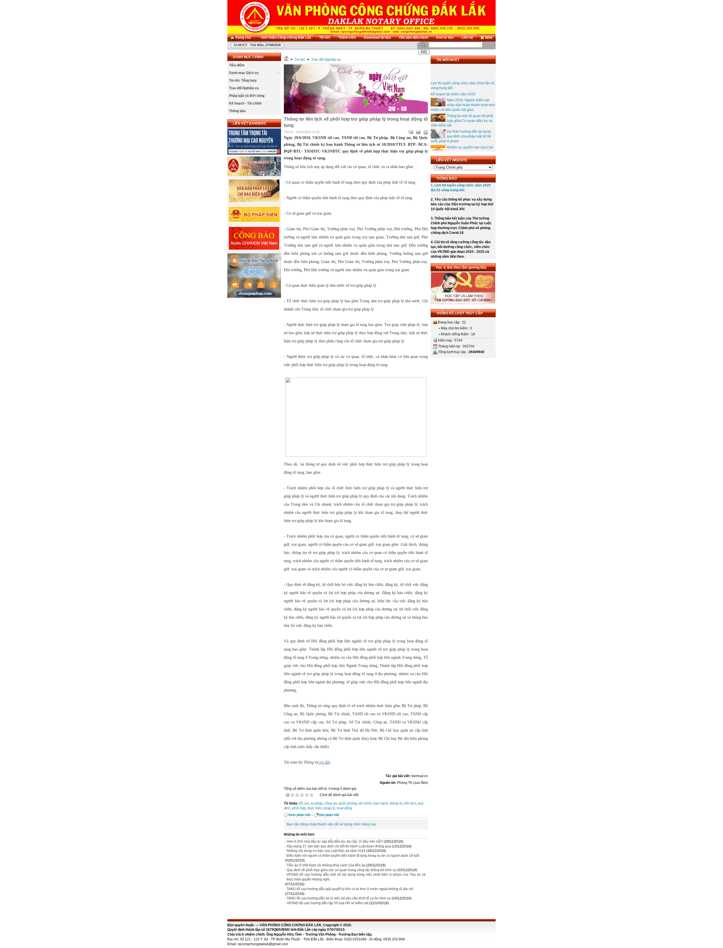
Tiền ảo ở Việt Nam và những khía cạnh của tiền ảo (326, 865)
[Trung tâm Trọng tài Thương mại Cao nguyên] (254, 153)
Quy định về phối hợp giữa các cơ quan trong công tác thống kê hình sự (342, 870)
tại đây (324, 762)
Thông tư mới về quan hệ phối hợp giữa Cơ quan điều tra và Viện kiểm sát (462, 112)
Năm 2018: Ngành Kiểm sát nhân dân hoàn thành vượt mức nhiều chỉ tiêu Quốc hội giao (463, 96)
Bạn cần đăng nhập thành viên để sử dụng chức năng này (331, 824)
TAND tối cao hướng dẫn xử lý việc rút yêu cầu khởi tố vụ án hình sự (339, 898)
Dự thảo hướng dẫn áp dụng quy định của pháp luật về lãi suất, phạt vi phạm (461, 128)
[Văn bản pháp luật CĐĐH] (254, 203)
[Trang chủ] (286, 60)
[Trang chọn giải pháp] (254, 297)
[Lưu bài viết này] (425, 132)
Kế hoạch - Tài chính (245, 103)
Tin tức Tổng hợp (242, 80)
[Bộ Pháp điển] (254, 222)
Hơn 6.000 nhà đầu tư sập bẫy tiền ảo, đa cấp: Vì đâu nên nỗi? (335, 841)
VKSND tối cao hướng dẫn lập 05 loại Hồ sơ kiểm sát (327, 903)
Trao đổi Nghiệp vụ (244, 88)
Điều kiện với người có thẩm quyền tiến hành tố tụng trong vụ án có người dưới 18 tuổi (353, 856)
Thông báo (237, 111)
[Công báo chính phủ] (254, 250)
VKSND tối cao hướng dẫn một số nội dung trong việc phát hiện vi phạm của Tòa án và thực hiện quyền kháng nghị (356, 877)
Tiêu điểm (237, 65)
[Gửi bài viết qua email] (411, 132)
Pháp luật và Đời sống (246, 96)
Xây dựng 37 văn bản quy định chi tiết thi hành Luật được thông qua (339, 846)
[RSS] (486, 38)
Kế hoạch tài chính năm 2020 (453, 86)
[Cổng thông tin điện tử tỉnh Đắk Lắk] (254, 175)
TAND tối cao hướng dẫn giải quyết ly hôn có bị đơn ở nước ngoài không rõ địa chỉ (350, 889)
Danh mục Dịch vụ (243, 73)
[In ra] (418, 132)
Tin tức (300, 60)
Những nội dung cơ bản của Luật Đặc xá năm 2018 (326, 851)
